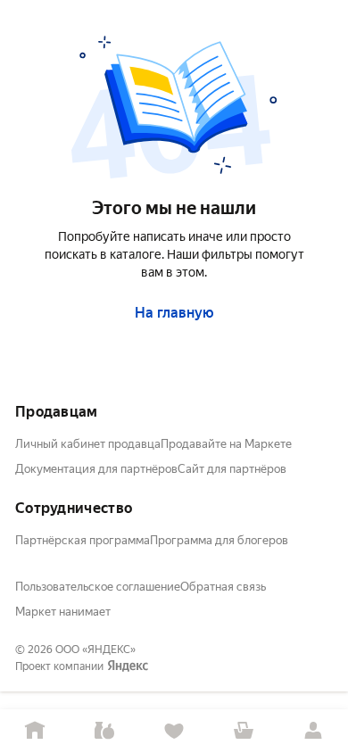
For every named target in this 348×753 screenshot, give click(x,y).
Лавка (104, 731)
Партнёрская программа (82, 540)
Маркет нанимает (63, 611)
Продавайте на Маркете (226, 444)
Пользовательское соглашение (97, 586)
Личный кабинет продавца (88, 444)
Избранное (174, 731)
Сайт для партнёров (232, 469)
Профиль (313, 731)
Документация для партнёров (96, 469)
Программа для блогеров (219, 540)
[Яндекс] (127, 666)
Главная (35, 731)
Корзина (243, 731)
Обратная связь (223, 586)
